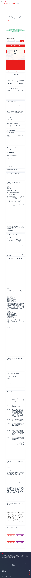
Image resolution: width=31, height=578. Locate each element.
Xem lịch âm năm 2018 (11, 533)
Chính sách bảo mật (23, 563)
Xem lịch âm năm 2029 (20, 533)
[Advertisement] (15, 9)
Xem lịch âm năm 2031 (20, 537)
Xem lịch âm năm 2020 (11, 537)
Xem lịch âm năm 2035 (20, 544)
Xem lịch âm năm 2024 (11, 544)
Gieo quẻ (13, 562)
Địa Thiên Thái (7, 563)
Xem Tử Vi (13, 563)
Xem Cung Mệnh (14, 566)
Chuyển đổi (22, 41)
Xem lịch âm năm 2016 (11, 530)
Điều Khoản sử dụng (23, 562)
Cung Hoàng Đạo (14, 565)
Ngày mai (23, 71)
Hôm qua (8, 71)
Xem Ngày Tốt (13, 564)
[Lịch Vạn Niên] (4, 1)
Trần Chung (23, 20)
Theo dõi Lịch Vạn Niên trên (14, 21)
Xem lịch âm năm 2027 (20, 530)
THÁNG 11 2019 (15, 48)
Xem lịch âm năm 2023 (11, 542)
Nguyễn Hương (9, 20)
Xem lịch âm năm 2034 (20, 542)
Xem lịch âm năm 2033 (20, 540)
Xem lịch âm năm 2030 (20, 535)
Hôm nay (15, 71)
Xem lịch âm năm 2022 (11, 540)
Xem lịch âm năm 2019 (11, 535)
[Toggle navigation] (29, 1)
